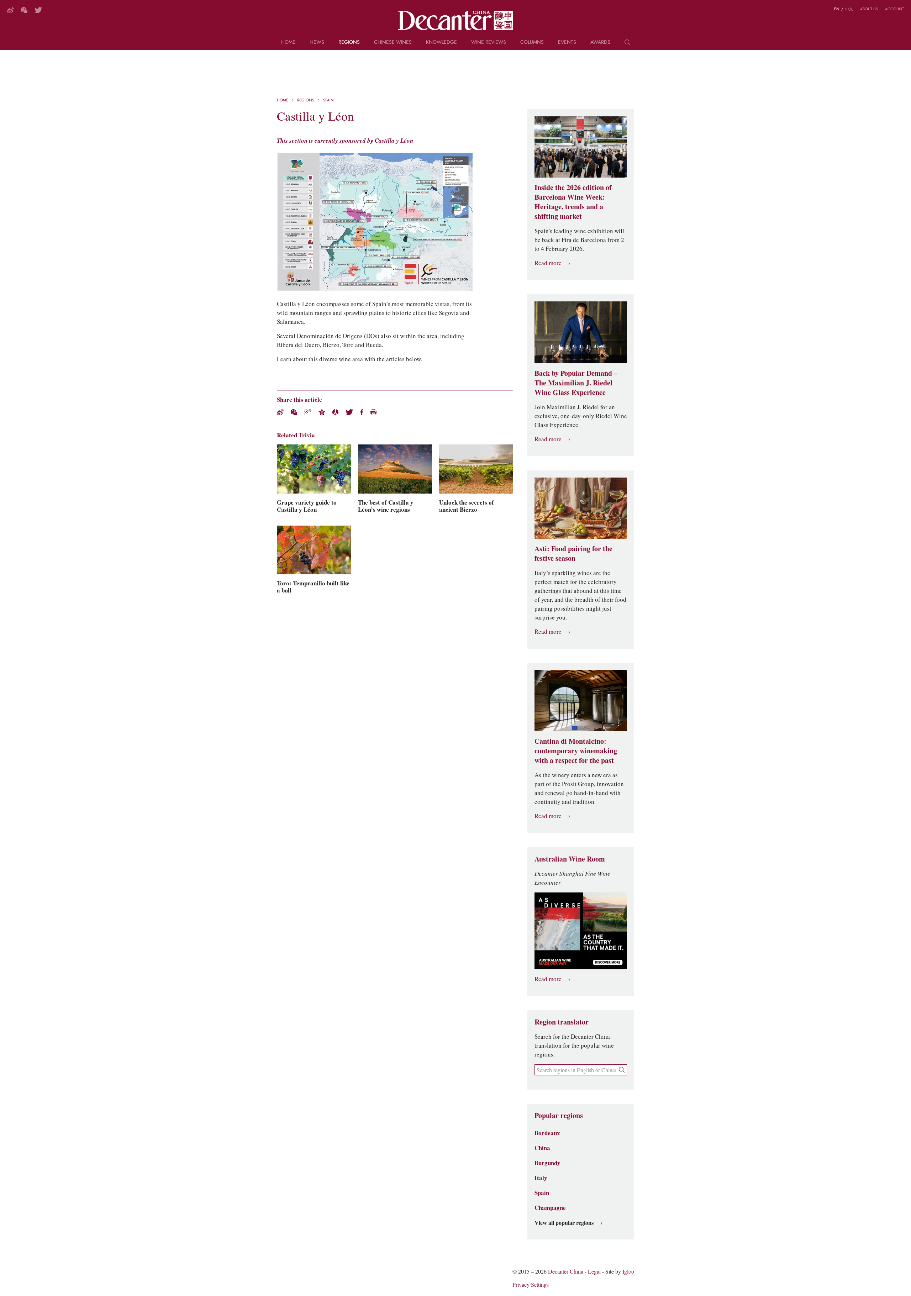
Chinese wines (393, 42)
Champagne (550, 1208)
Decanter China (455, 21)
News (317, 42)
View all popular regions (564, 1223)
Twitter (38, 10)
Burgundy (547, 1163)
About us (869, 9)
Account (894, 9)
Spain (328, 100)
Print (373, 412)
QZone (321, 412)
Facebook (361, 412)
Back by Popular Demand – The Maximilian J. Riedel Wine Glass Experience (576, 383)
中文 (849, 9)
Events (567, 42)
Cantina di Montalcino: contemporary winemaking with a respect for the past (576, 751)
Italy (541, 1178)
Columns (532, 42)
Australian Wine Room (570, 859)
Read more (548, 263)
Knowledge (441, 42)
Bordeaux (547, 1133)
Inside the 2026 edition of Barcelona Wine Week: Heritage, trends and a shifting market (573, 202)
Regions (349, 42)
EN (836, 9)
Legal (594, 1271)
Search (627, 44)
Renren (335, 412)
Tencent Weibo (307, 412)
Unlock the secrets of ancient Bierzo (466, 506)
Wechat (294, 412)
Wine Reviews (488, 42)
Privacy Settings (530, 1285)
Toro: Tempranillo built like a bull (313, 586)
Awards (600, 42)
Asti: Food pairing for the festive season (573, 553)
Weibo (10, 10)
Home (288, 42)
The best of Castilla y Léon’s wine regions (386, 506)
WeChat (24, 10)
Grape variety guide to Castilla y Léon (307, 506)
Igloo (628, 1271)
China (542, 1148)
